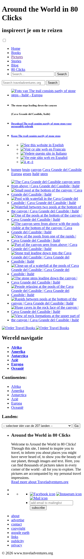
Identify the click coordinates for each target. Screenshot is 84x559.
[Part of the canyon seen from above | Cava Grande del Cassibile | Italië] (46, 249)
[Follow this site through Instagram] (69, 494)
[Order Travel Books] (35, 328)
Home (15, 48)
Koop (35, 135)
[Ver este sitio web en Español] (44, 158)
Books (16, 53)
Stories (16, 61)
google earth (20, 533)
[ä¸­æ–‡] (27, 162)
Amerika (17, 391)
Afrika (16, 386)
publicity (17, 541)
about (15, 516)
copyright (18, 528)
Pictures (17, 57)
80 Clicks (18, 69)
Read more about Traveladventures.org (39, 482)
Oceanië (17, 407)
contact (16, 524)
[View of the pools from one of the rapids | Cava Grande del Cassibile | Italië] (46, 240)
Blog (14, 65)
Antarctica (18, 395)
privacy (16, 545)
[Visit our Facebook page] (42, 494)
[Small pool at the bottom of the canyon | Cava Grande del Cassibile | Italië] (46, 194)
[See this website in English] (42, 145)
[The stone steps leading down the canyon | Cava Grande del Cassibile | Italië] (46, 282)
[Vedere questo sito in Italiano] (44, 153)
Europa (16, 403)
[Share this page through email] (39, 498)
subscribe (38, 507)
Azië (14, 399)
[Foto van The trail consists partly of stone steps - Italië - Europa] (46, 95)
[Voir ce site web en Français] (43, 149)
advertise (17, 520)
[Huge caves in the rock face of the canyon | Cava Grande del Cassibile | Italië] (46, 312)
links (14, 537)
